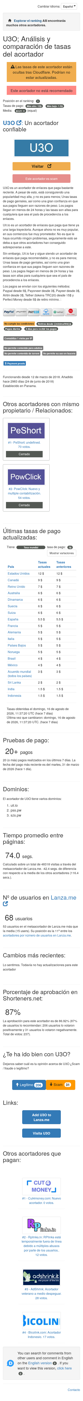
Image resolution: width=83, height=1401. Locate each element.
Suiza (12, 612)
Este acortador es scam (41, 178)
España (13, 619)
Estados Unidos (19, 573)
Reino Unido (16, 586)
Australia (14, 593)
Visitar (38, 166)
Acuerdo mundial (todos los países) (20, 673)
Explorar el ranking (28, 20)
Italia (11, 638)
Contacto (74, 1389)
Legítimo (30, 1084)
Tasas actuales (44, 564)
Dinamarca (15, 599)
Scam (61, 1084)
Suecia (12, 606)
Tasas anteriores (64, 564)
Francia (13, 626)
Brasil (12, 658)
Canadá (13, 580)
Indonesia (14, 695)
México (13, 665)
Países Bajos (17, 645)
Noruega (14, 652)
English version (41, 1362)
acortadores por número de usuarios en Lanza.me (37, 935)
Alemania (14, 632)
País (11, 566)
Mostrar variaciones (62, 553)
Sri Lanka (14, 682)
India (11, 689)
